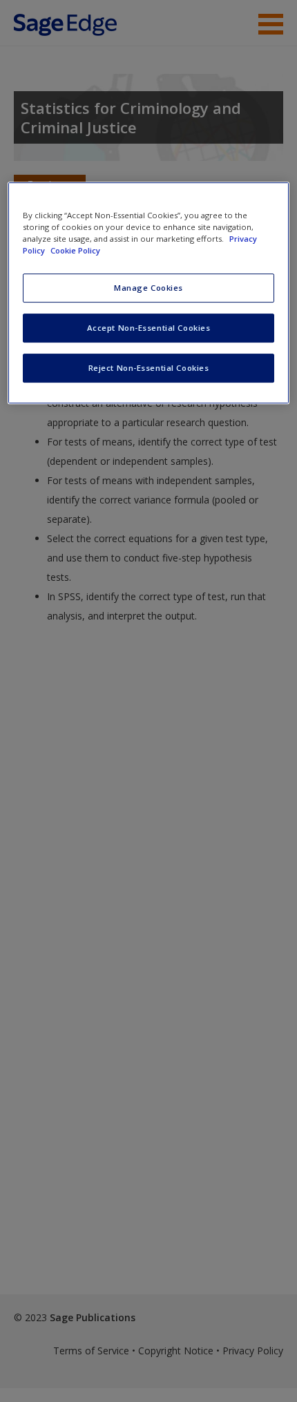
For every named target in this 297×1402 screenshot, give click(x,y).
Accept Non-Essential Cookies (149, 328)
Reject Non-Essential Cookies (148, 368)
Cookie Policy (75, 250)
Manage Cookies (148, 287)
